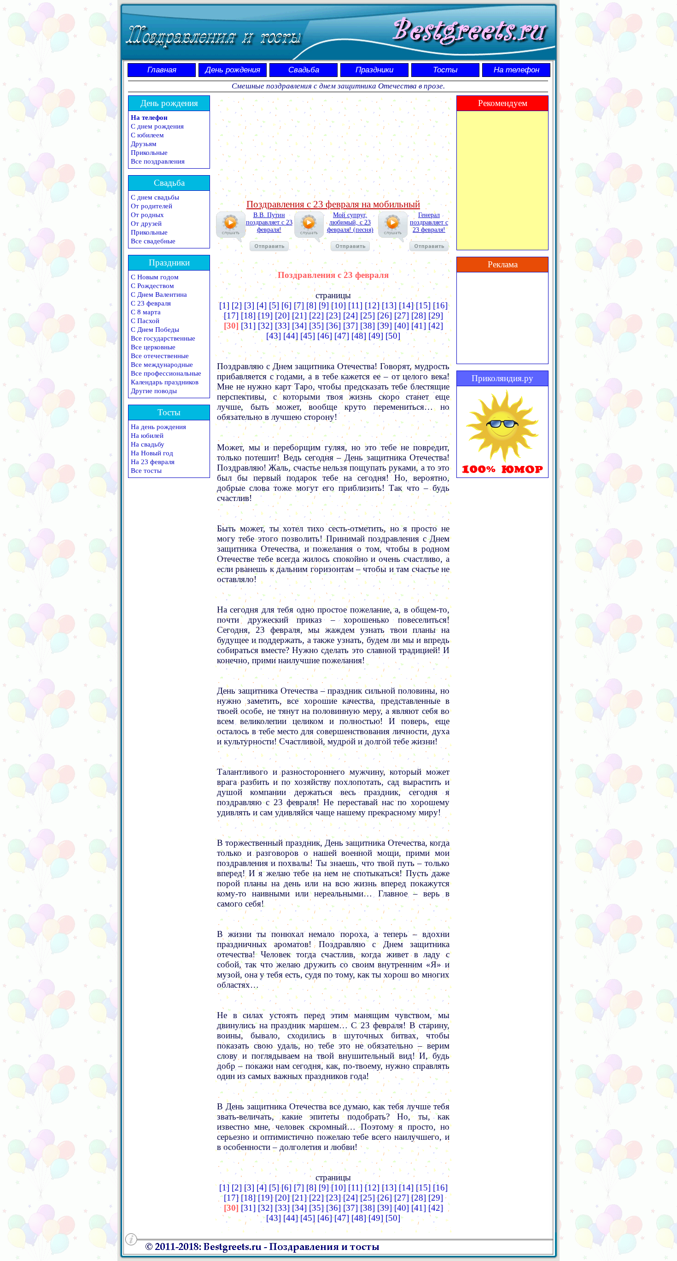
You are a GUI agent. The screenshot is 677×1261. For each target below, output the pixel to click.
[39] (384, 325)
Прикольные (149, 152)
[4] (262, 305)
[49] (375, 336)
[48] (358, 336)
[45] (307, 336)
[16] (440, 305)
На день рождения (158, 426)
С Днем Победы (155, 329)
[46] (324, 336)
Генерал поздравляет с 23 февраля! (429, 222)
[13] (389, 305)
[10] (338, 305)
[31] (248, 325)
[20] (282, 315)
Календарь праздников (164, 382)
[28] (418, 315)
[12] (372, 305)
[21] (299, 315)
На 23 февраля (153, 462)
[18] (248, 315)
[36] (333, 325)
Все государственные (163, 338)
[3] (249, 305)
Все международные (162, 364)
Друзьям (144, 143)
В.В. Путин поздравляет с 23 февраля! (269, 222)
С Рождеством (152, 285)
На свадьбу (147, 444)
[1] (224, 305)
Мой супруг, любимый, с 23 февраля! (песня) (350, 222)
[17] (231, 315)
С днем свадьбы (155, 197)
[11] (355, 305)
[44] (290, 336)
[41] (418, 325)
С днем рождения (157, 126)
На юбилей (147, 435)
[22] (316, 315)
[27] (401, 315)
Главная (161, 69)
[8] (311, 305)
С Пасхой (145, 320)
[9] (324, 305)
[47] (341, 336)
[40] (401, 325)
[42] (435, 325)
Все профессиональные (166, 373)
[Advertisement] (333, 146)
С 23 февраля (151, 303)
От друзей (146, 223)
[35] (316, 325)
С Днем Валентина (159, 294)
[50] (392, 336)
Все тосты (146, 470)
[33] (282, 325)
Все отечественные (160, 355)
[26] (384, 315)
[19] (265, 315)
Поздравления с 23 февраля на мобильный (333, 204)
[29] (435, 315)
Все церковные (153, 347)
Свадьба (303, 69)
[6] (286, 305)
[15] (423, 305)
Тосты (445, 69)
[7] (299, 305)
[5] (274, 305)
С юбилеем (147, 135)
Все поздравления (158, 161)
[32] (265, 325)
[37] (350, 325)
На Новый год (152, 453)
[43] (273, 336)
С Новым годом (155, 277)
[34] (299, 325)
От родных (147, 214)
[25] (367, 315)
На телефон (516, 69)
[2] (237, 305)
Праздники (374, 69)
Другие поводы (154, 391)
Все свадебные (153, 241)
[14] (406, 305)
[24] (350, 315)
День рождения (232, 69)
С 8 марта (146, 312)
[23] (333, 315)
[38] (367, 325)
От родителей (151, 206)
